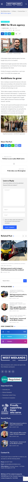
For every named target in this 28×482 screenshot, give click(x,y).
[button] (23, 236)
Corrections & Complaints (8, 398)
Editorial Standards (7, 392)
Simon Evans (5, 28)
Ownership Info (6, 389)
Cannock (20, 304)
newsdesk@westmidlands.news (12, 464)
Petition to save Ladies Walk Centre (13, 158)
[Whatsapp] (12, 33)
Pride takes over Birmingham (16, 171)
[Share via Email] (19, 33)
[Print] (16, 33)
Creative (12, 316)
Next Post (21, 169)
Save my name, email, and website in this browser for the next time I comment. (14, 221)
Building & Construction (16, 302)
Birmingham (17, 263)
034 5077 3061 (8, 462)
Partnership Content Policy (9, 395)
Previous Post (7, 156)
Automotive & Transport (7, 263)
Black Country (13, 315)
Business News (20, 291)
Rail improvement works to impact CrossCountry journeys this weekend (18, 296)
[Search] (26, 4)
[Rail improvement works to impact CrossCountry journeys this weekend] (4, 294)
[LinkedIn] (9, 33)
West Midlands (7, 265)
